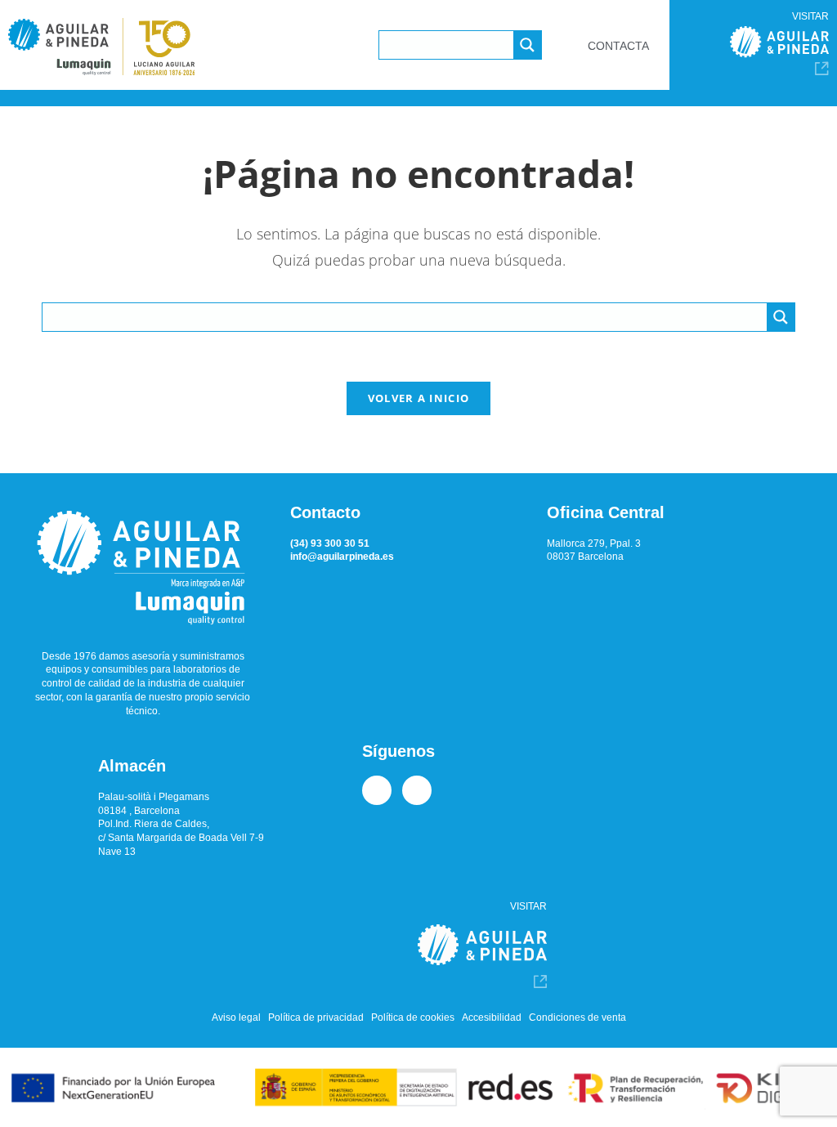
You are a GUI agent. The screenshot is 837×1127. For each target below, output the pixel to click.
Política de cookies (412, 1017)
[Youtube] (417, 790)
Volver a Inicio (419, 398)
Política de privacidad (316, 1017)
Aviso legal (236, 1017)
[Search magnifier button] (527, 45)
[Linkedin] (377, 790)
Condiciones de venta (577, 1017)
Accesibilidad (491, 1017)
